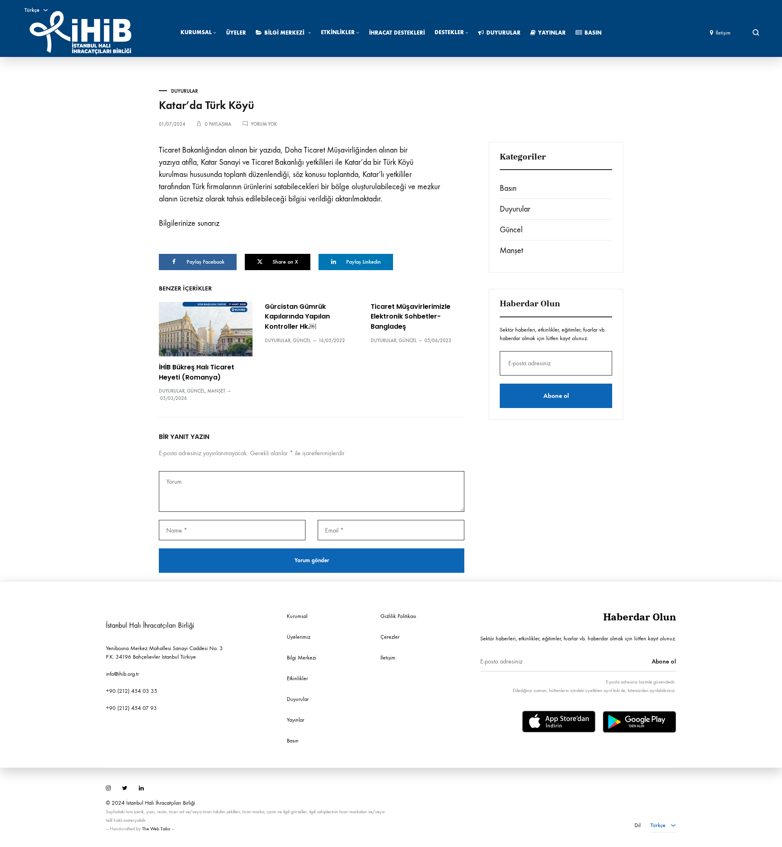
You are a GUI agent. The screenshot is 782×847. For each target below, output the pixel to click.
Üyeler (236, 32)
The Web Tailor (156, 829)
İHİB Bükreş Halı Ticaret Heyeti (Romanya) (196, 372)
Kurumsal (196, 32)
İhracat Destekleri (397, 32)
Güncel (196, 391)
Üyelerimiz (298, 636)
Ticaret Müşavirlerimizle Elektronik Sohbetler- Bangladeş (410, 317)
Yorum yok (264, 124)
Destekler (449, 32)
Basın (593, 32)
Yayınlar (552, 32)
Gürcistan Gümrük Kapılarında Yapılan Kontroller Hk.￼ (297, 317)
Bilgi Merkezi (284, 32)
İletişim (723, 32)
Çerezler (390, 636)
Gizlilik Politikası (398, 616)
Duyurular (503, 32)
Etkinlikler (338, 32)
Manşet (216, 391)
